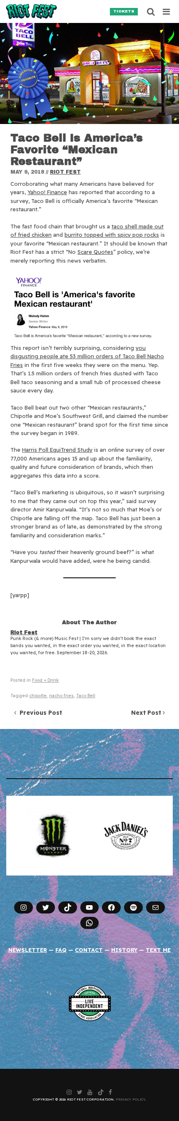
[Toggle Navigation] (167, 11)
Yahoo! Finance (47, 192)
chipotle (38, 695)
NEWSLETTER (27, 949)
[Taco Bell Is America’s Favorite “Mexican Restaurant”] (89, 73)
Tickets (123, 11)
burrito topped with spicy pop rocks (112, 234)
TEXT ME (158, 949)
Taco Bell (85, 695)
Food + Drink (45, 680)
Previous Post (39, 712)
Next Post (147, 712)
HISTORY (124, 949)
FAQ (61, 949)
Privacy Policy (130, 1099)
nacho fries (61, 695)
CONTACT (89, 949)
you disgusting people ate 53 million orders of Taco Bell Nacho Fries (87, 356)
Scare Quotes (95, 251)
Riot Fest (65, 172)
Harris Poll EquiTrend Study (57, 449)
